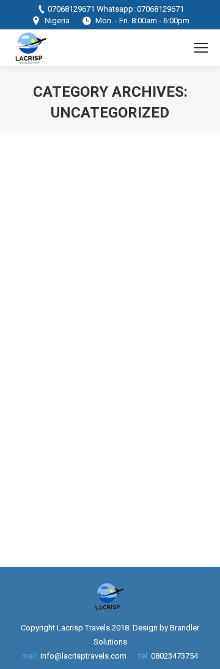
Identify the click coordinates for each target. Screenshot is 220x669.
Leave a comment (136, 349)
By (109, 335)
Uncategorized (54, 335)
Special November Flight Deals (96, 304)
